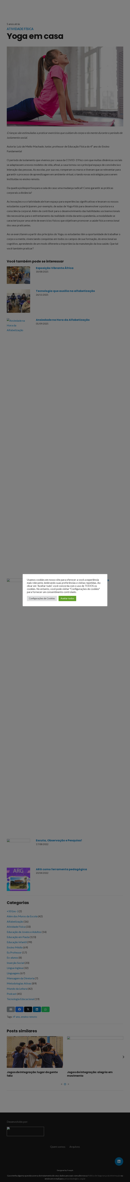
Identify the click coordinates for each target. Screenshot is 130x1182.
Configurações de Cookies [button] (42, 598)
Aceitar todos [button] (67, 598)
